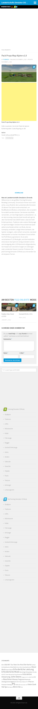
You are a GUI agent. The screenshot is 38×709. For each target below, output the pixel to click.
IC (4, 674)
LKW (34, 677)
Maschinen (7, 679)
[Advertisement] (19, 28)
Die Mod (33, 665)
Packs (6, 476)
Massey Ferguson (18, 679)
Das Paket (14, 665)
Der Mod (20, 665)
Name (6, 353)
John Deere (16, 676)
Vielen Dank (32, 684)
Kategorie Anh (24, 677)
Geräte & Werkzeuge (11, 447)
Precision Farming (6, 684)
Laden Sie (30, 677)
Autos (6, 452)
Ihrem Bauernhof (10, 674)
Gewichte (7, 466)
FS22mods (6, 59)
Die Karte (27, 664)
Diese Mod (19, 667)
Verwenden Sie (24, 684)
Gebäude (7, 462)
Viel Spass (10, 687)
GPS (35, 672)
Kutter (7, 433)
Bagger (7, 443)
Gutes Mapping (9, 138)
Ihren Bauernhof (18, 674)
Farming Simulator (26, 672)
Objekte (7, 471)
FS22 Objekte (6, 50)
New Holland (22, 682)
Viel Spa (4, 687)
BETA (3, 665)
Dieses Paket (9, 670)
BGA (6, 665)
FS (33, 672)
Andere (7, 457)
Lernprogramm (9, 490)
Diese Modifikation (26, 667)
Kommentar (8, 339)
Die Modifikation (6, 667)
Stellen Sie (17, 684)
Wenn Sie (17, 687)
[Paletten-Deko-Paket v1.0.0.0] (10, 307)
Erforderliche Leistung (23, 669)
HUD (3, 674)
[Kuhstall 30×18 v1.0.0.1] (27, 307)
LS (2, 679)
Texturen (7, 480)
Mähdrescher (9, 429)
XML (22, 687)
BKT (9, 665)
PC (27, 682)
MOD (15, 682)
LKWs (6, 424)
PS (13, 684)
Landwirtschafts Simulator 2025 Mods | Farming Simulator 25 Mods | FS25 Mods (15, 2)
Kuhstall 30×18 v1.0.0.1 (26, 314)
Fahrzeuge (8, 438)
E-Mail (22, 353)
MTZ (18, 682)
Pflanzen (31, 682)
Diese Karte (13, 667)
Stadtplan (8, 414)
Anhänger (8, 485)
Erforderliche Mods (10, 671)
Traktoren (8, 419)
